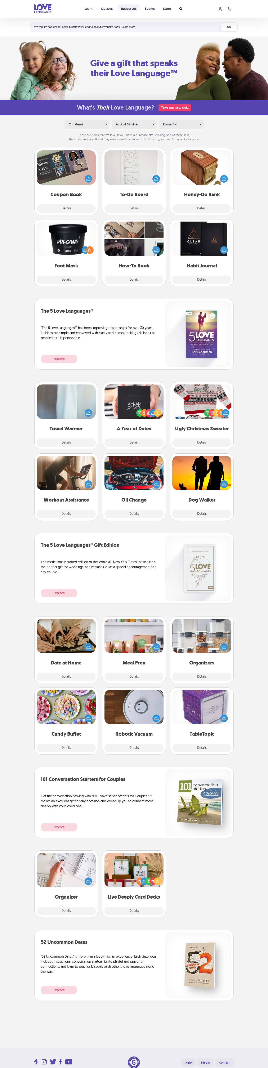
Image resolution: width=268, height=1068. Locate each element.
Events (150, 8)
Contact (224, 1062)
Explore (59, 359)
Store (167, 8)
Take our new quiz (174, 107)
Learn (88, 8)
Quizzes (107, 8)
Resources (129, 8)
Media (205, 1062)
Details (66, 208)
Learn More (128, 27)
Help (189, 1062)
